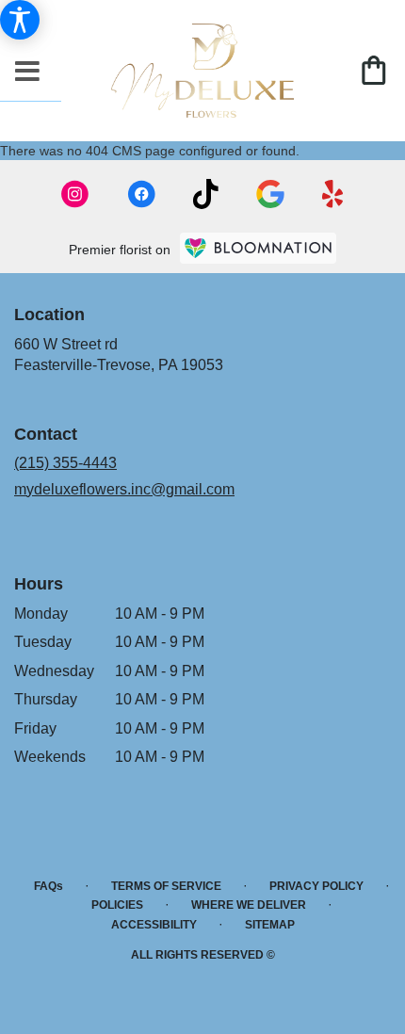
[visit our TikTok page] (205, 194)
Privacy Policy (316, 886)
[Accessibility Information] (20, 20)
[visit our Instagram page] (75, 194)
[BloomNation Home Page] (258, 248)
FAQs (48, 886)
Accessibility (154, 924)
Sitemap (270, 924)
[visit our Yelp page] (333, 194)
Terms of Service (166, 886)
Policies (117, 905)
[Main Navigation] (27, 72)
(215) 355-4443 (65, 463)
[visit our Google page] (270, 194)
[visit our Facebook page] (141, 194)
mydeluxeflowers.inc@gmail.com (124, 489)
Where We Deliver (248, 905)
